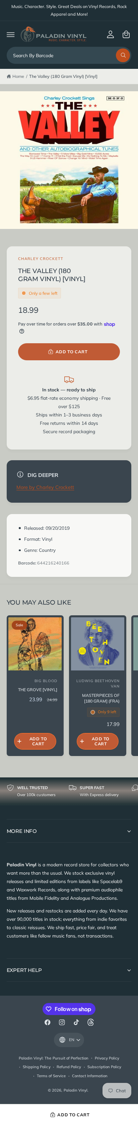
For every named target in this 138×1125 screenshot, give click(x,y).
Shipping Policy (36, 1067)
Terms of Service (51, 1076)
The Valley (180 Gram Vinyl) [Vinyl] (63, 76)
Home (18, 76)
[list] (69, 791)
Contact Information (90, 1076)
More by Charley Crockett (45, 487)
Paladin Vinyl (75, 1090)
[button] (10, 34)
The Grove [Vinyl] (37, 689)
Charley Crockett (40, 258)
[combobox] (69, 55)
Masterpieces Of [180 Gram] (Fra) (101, 698)
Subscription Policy (104, 1067)
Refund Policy (69, 1067)
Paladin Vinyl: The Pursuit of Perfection (53, 1058)
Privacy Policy (107, 1058)
